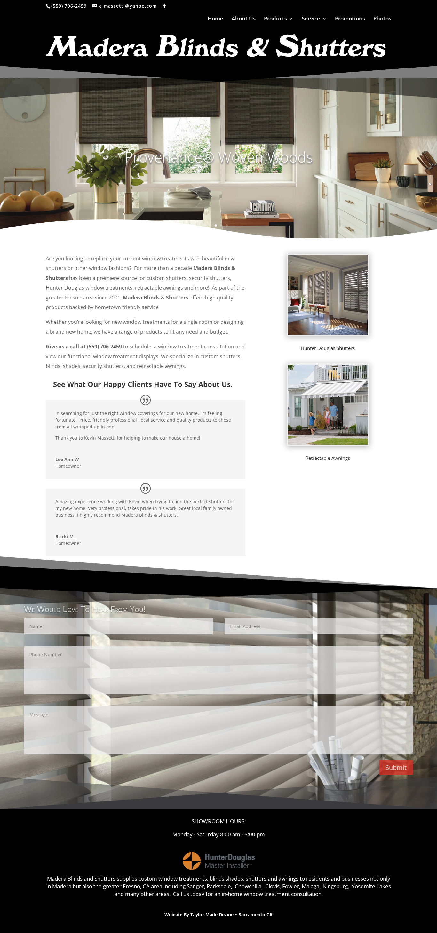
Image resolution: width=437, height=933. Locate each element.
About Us (244, 19)
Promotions (350, 19)
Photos (382, 19)
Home (215, 19)
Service (311, 19)
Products (275, 19)
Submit (396, 767)
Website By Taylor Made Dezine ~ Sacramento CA (218, 915)
